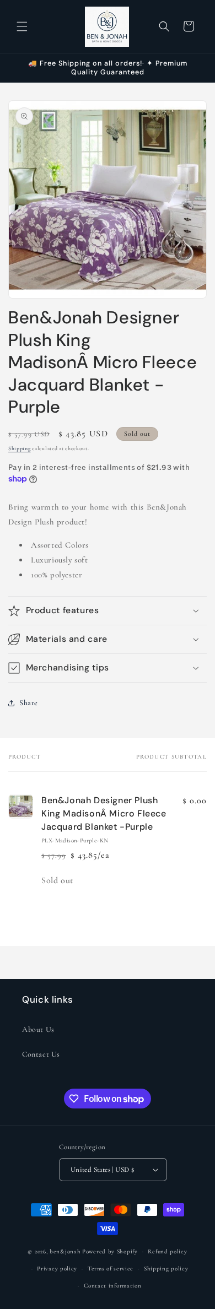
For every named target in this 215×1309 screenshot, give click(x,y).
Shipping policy (166, 1268)
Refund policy (167, 1251)
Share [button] (28, 702)
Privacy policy (57, 1268)
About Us (38, 1029)
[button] (22, 26)
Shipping (19, 448)
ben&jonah (65, 1251)
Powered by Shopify (110, 1251)
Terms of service (110, 1268)
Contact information (112, 1285)
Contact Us (41, 1054)
